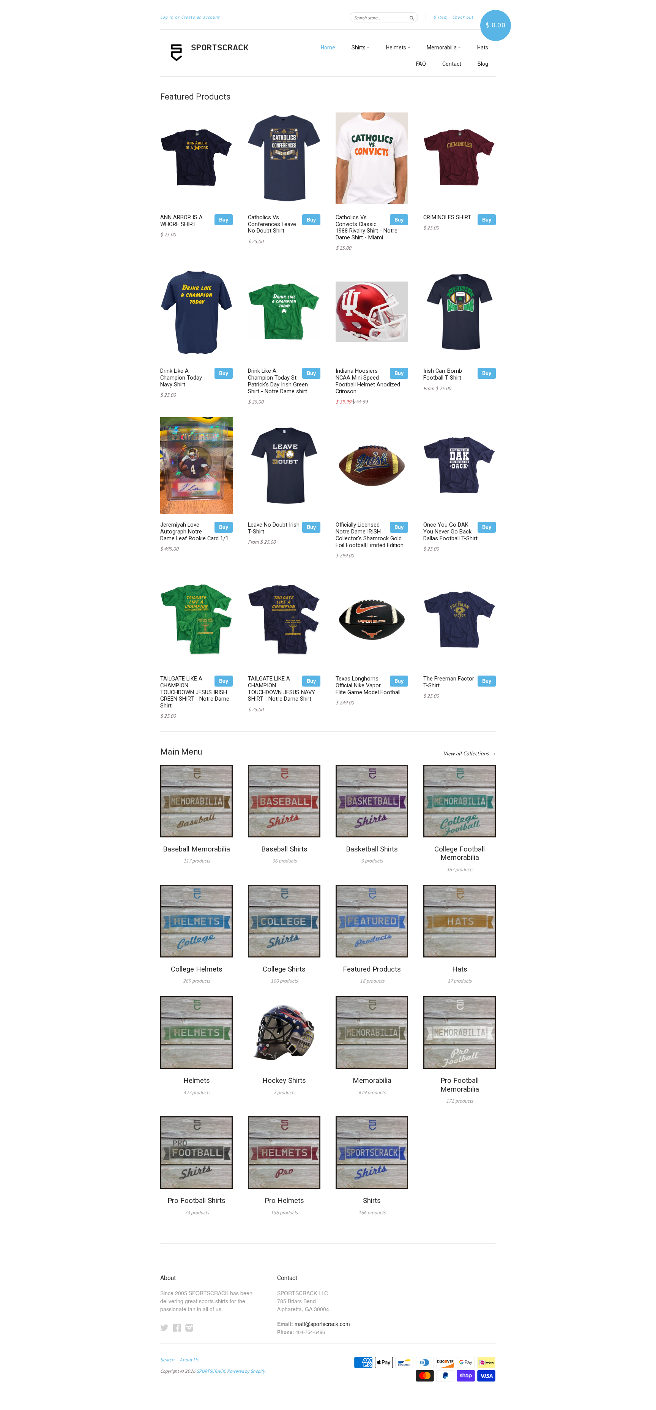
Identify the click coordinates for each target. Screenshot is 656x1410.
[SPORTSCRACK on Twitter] (164, 1327)
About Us (189, 1360)
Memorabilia (442, 47)
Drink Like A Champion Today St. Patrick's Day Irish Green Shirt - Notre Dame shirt (278, 380)
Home (328, 47)
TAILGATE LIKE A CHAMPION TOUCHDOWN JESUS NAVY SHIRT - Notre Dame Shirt (281, 688)
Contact (451, 64)
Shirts (359, 47)
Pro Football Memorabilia (459, 1084)
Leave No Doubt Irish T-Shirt (274, 528)
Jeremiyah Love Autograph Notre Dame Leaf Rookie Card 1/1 (194, 531)
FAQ (421, 64)
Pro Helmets (284, 1200)
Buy (223, 219)
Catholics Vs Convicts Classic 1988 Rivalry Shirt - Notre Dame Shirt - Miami (366, 227)
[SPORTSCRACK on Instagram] (189, 1327)
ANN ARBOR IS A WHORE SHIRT (181, 221)
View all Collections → (469, 753)
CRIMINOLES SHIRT (447, 217)
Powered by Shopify (246, 1371)
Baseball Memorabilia (196, 849)
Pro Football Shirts (196, 1200)
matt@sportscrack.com (322, 1324)
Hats (482, 47)
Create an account (200, 17)
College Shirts (284, 969)
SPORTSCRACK (211, 1371)
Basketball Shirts (372, 849)
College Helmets (196, 969)
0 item (441, 17)
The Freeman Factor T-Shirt (448, 682)
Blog (483, 64)
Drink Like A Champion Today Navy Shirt (181, 377)
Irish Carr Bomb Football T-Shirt (442, 374)
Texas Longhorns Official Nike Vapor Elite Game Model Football (368, 685)
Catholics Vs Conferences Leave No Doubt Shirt (272, 224)
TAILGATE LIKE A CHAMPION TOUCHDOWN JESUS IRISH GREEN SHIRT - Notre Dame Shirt (194, 692)
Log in (166, 17)
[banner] (230, 53)
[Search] (412, 17)
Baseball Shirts (284, 849)
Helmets (396, 47)
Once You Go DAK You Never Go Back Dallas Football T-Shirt (450, 531)
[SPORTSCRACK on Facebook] (177, 1327)
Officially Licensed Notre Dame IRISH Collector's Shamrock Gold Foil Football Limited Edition (370, 534)
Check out (462, 17)
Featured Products (372, 969)
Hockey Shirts (284, 1080)
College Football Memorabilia (459, 853)
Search (167, 1360)
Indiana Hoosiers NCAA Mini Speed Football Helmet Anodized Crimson (368, 380)
